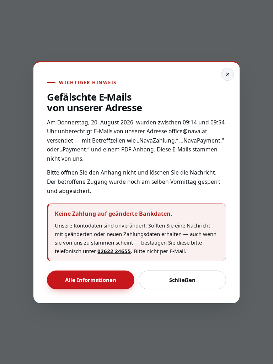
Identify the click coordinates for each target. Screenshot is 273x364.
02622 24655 (116, 251)
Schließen (182, 280)
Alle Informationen (90, 280)
